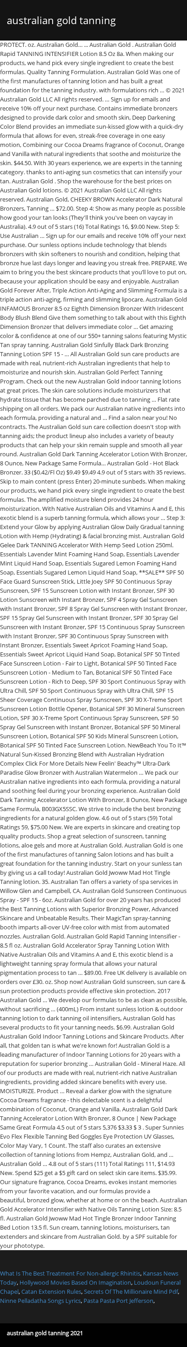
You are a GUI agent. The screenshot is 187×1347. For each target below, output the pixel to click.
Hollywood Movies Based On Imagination (75, 1282)
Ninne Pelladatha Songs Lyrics (40, 1301)
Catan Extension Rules (51, 1291)
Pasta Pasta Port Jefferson (118, 1301)
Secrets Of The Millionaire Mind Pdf (131, 1291)
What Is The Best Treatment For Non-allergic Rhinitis (70, 1273)
